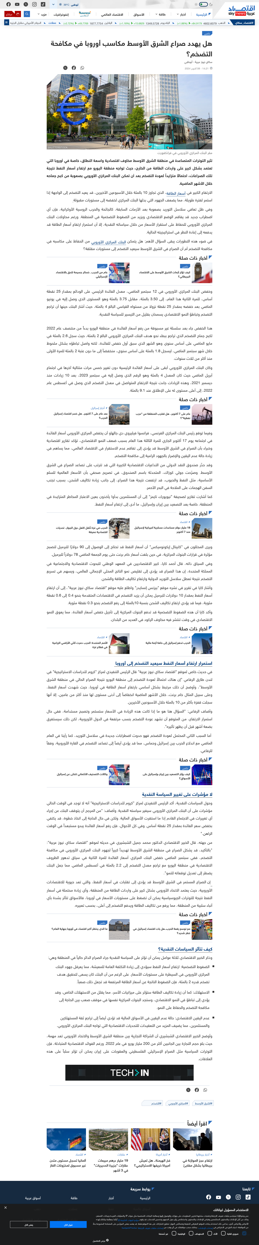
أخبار (111, 1197)
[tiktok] (248, 1198)
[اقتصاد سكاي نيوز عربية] (233, 10)
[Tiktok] (43, 4)
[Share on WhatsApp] (82, 68)
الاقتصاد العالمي (112, 14)
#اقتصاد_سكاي (244, 22)
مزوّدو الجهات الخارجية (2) (128, 1219)
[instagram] (238, 1198)
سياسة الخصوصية (129, 1227)
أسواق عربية (33, 1197)
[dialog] (129, 1224)
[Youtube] (17, 4)
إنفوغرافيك (61, 14)
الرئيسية (201, 14)
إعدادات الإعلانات (205, 1227)
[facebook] (208, 1198)
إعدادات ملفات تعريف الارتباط (150, 1227)
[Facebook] (8, 4)
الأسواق (139, 14)
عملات (80, 22)
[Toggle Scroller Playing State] (6, 22)
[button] (65, 4)
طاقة (74, 1197)
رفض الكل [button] (28, 1224)
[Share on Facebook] (74, 68)
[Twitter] (25, 4)
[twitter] (228, 1198)
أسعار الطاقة (176, 192)
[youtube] (218, 1197)
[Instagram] (34, 4)
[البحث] (27, 14)
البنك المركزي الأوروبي (108, 241)
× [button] (5, 1207)
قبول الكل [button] (68, 1224)
